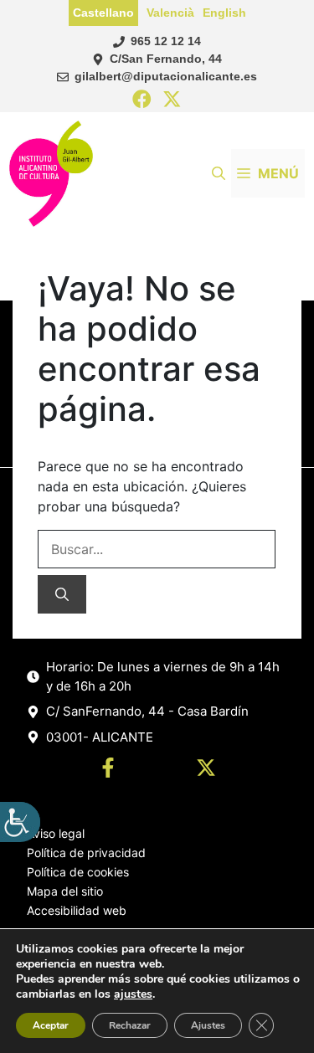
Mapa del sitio (65, 891)
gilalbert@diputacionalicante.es (166, 76)
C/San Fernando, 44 (166, 58)
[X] (172, 100)
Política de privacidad (86, 852)
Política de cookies (78, 872)
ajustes (133, 994)
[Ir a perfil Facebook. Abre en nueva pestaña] (108, 770)
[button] (218, 173)
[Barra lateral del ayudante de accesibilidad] (20, 822)
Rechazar (130, 1025)
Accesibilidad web (76, 910)
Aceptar (51, 1025)
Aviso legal (56, 833)
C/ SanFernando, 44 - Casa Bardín (147, 711)
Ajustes (208, 1025)
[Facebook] (142, 100)
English (224, 12)
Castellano (103, 12)
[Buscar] (62, 594)
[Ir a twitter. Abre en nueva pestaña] (206, 770)
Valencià (170, 12)
